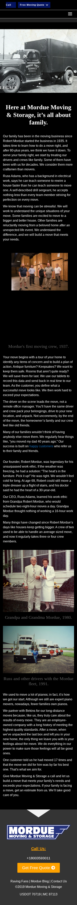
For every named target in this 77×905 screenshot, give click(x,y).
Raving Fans (19, 881)
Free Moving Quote (32, 5)
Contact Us (59, 881)
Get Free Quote (36, 868)
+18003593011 (38, 858)
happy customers (41, 446)
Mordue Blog (40, 881)
